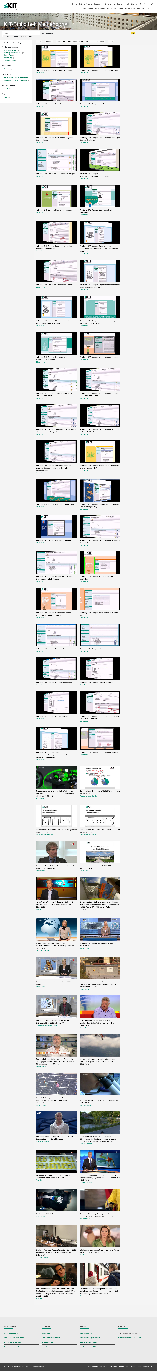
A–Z (147, 8)
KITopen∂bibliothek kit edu (129, 1338)
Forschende (100, 8)
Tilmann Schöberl (86, 1144)
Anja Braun (40, 798)
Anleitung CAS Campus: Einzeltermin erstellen (54, 540)
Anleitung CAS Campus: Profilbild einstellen (96, 682)
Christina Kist (84, 989)
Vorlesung (8, 58)
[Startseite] (152, 8)
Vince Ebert (40, 1298)
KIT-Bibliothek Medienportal (36, 24)
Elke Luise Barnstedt (43, 1141)
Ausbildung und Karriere (14, 1347)
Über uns (140, 8)
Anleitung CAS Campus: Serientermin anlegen (54, 104)
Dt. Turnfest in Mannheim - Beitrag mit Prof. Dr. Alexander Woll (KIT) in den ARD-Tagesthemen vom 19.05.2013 (100, 1177)
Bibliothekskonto (11, 1333)
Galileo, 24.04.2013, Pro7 (46, 1214)
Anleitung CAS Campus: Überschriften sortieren (54, 649)
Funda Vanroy (41, 1216)
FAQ (132, 33)
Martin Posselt (84, 912)
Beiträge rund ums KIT (13, 53)
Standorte (46, 1347)
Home (74, 4)
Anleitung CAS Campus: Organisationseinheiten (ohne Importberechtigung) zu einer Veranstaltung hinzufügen (99, 248)
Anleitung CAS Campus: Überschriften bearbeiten (55, 682)
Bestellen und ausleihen (14, 1338)
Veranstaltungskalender (90, 1338)
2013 (6, 89)
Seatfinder (46, 1333)
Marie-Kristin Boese (86, 1182)
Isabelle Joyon (41, 987)
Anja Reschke (84, 1255)
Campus (7, 69)
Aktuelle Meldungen (88, 1342)
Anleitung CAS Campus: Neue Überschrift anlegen (55, 174)
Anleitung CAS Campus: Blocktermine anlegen (54, 210)
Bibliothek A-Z (86, 1333)
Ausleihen (111, 8)
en (152, 4)
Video (6, 97)
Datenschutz (110, 4)
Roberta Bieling (41, 1067)
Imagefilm (8, 55)
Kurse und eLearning (12, 1342)
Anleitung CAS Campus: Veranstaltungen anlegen (99, 357)
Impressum (98, 4)
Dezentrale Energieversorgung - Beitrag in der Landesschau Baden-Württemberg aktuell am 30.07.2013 (54, 1100)
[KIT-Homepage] (10, 6)
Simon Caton (84, 871)
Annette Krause (85, 1028)
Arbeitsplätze (47, 1342)
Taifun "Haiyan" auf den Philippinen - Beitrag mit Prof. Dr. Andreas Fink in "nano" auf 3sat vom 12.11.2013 (54, 904)
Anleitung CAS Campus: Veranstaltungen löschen (99, 752)
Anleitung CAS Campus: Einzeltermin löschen (97, 104)
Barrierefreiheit (123, 4)
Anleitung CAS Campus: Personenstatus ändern (54, 285)
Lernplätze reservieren (51, 1338)
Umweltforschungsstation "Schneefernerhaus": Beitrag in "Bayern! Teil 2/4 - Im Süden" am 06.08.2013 (98, 1061)
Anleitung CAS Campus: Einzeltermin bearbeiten (55, 504)
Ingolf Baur (39, 909)
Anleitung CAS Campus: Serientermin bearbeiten (99, 70)
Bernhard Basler (41, 1105)
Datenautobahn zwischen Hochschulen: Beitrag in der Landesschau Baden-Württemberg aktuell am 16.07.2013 (99, 1100)
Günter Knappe (41, 871)
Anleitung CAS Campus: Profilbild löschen (52, 716)
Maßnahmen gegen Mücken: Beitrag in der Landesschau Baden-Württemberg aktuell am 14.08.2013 (97, 1023)
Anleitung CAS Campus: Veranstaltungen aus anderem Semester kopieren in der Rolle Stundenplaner (53, 468)
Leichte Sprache (85, 4)
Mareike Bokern (85, 948)
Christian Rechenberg (43, 950)
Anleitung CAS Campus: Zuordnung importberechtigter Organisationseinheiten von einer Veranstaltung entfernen (56, 755)
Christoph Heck (53, 1025)
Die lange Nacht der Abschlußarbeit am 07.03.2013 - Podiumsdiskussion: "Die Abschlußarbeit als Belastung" (56, 1252)
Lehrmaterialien (10, 50)
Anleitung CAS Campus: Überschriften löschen (98, 649)
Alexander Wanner (42, 1257)
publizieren (152, 33)
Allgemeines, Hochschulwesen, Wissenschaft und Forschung (80, 41)
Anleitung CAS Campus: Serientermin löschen (54, 70)
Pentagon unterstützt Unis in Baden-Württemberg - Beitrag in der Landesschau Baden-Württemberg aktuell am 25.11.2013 (56, 793)
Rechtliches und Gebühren (91, 1347)
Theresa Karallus (42, 1025)
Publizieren (130, 8)
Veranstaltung (9, 60)
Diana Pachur (40, 73)
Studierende (88, 8)
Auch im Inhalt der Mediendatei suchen (19, 36)
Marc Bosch (40, 1180)
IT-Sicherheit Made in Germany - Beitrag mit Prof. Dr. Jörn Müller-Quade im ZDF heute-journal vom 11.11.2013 (55, 945)
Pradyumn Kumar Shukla (88, 796)
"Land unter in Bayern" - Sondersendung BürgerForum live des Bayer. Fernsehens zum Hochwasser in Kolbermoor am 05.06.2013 (98, 1139)
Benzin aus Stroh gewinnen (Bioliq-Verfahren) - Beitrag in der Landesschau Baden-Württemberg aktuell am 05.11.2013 (99, 984)
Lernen (120, 8)
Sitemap (134, 4)
